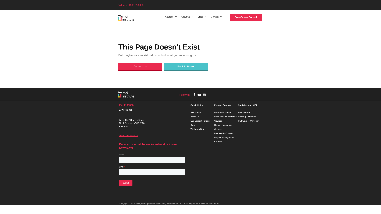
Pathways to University (249, 121)
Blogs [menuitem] (200, 17)
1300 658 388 (136, 5)
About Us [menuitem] (185, 17)
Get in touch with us (128, 135)
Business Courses (222, 112)
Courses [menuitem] (169, 17)
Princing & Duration (247, 116)
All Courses (196, 112)
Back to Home (185, 66)
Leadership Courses (223, 133)
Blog (192, 125)
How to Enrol (244, 112)
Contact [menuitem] (214, 17)
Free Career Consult (246, 17)
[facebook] (194, 94)
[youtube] (199, 94)
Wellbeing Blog (197, 129)
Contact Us (140, 66)
